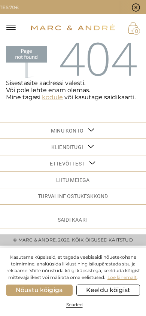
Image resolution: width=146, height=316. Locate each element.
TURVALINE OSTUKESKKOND (73, 196)
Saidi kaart (73, 220)
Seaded (74, 304)
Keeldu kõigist (108, 290)
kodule (52, 97)
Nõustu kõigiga (39, 290)
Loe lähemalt (122, 277)
